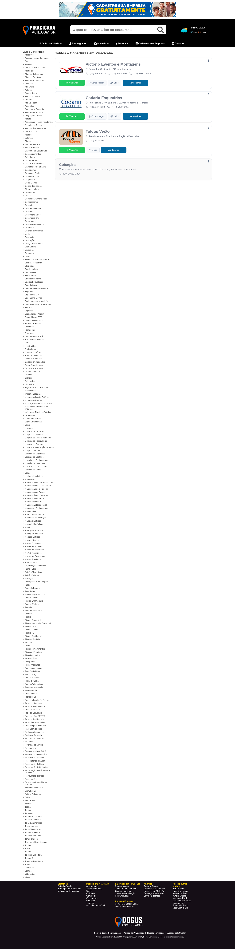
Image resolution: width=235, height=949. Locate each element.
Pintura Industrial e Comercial (38, 623)
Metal (27, 527)
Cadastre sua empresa (154, 888)
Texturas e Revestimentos (36, 842)
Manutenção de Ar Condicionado (39, 482)
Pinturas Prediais (32, 639)
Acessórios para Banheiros (36, 58)
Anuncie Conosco (152, 886)
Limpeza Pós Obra (33, 450)
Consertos (29, 211)
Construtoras (30, 221)
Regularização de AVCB (35, 751)
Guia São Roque (180, 891)
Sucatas (28, 804)
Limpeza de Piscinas (34, 434)
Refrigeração (30, 748)
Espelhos (29, 311)
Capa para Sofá (32, 176)
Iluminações (30, 391)
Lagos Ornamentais (33, 422)
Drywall (28, 256)
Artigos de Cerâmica (34, 112)
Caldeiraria (30, 157)
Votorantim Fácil (180, 908)
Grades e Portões (32, 371)
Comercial (91, 896)
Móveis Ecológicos (33, 543)
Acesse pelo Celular (176, 933)
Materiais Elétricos (33, 521)
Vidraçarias (30, 874)
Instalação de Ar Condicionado (38, 403)
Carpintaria (30, 180)
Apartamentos (92, 886)
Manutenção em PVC (34, 502)
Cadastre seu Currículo (125, 888)
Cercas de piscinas (33, 186)
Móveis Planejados (33, 553)
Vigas (27, 877)
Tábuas (28, 807)
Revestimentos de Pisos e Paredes (36, 783)
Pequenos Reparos (33, 610)
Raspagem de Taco (33, 729)
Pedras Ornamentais (34, 601)
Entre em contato (152, 896)
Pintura (28, 617)
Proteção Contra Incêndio (36, 722)
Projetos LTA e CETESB (35, 716)
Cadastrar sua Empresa (151, 43)
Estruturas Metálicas (34, 320)
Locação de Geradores (35, 463)
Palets (27, 585)
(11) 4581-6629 (98, 107)
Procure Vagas (122, 886)
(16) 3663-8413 (98, 73)
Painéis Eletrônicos (33, 572)
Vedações (29, 868)
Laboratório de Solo (33, 418)
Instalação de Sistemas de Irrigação (36, 408)
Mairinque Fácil (180, 898)
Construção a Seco (33, 215)
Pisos (27, 646)
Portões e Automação (34, 687)
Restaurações (31, 779)
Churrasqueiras (32, 189)
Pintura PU (29, 633)
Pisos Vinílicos (31, 658)
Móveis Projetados (33, 559)
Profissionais (30, 697)
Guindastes (30, 381)
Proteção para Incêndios (35, 726)
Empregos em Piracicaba (69, 888)
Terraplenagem (31, 839)
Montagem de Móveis (34, 530)
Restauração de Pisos (34, 776)
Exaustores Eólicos (33, 323)
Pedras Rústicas (32, 604)
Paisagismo (30, 578)
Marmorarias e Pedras (34, 514)
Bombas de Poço (32, 144)
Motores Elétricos (32, 537)
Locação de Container (34, 457)
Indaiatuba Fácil (180, 893)
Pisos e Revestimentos (35, 649)
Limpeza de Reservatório (36, 441)
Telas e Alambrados (33, 823)
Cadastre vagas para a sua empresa (127, 905)
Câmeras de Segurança (35, 167)
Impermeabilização (33, 394)
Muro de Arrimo (31, 562)
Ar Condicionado (32, 96)
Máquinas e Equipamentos (36, 508)
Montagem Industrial (34, 534)
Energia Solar (31, 285)
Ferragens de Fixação (34, 336)
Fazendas (90, 900)
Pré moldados (31, 694)
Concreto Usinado (33, 208)
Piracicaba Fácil (180, 905)
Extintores (29, 327)
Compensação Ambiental (36, 199)
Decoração (30, 237)
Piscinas (28, 642)
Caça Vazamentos (33, 154)
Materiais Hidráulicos (34, 524)
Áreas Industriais (94, 888)
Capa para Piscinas (33, 173)
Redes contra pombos (34, 732)
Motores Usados (32, 540)
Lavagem (29, 428)
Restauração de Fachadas (36, 767)
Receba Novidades (155, 933)
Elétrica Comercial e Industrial (38, 259)
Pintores (28, 614)
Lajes (27, 425)
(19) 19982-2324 (71, 173)
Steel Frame (30, 800)
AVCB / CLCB (31, 132)
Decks (27, 234)
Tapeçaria (29, 813)
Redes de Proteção (33, 735)
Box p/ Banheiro (32, 148)
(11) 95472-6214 (120, 107)
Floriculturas (30, 349)
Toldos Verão (98, 131)
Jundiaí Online (179, 896)
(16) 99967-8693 (142, 73)
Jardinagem (30, 415)
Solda (27, 797)
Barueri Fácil (178, 888)
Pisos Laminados (32, 655)
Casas (89, 891)
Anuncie (123, 43)
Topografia (29, 858)
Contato (179, 43)
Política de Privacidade (134, 933)
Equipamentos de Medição (36, 301)
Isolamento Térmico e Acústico (38, 412)
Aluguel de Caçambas (34, 80)
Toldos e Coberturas (34, 855)
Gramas (28, 375)
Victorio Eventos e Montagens (113, 64)
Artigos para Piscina (33, 116)
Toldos (28, 852)
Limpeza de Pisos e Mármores (38, 438)
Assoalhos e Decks (33, 125)
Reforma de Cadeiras (34, 738)
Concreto (29, 205)
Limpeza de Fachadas (34, 431)
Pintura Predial (31, 630)
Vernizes (28, 871)
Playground (30, 662)
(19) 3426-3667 (98, 140)
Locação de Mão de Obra (36, 466)
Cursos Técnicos (123, 891)
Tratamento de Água (34, 861)
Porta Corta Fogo (32, 671)
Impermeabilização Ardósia (37, 397)
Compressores (31, 202)
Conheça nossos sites (154, 893)
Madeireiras (30, 479)
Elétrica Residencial (33, 263)
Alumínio (29, 84)
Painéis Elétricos (32, 569)
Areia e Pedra (31, 103)
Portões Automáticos (34, 684)
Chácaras (90, 893)
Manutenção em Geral (34, 498)
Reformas (29, 742)
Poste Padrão (31, 690)
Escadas (28, 307)
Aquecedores (31, 93)
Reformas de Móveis (34, 745)
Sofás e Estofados (33, 794)
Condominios (92, 898)
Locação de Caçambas (35, 454)
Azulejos (28, 135)
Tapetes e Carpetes (33, 816)
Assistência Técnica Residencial (39, 122)
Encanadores (31, 275)
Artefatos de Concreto (34, 109)
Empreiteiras (30, 272)
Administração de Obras (35, 68)
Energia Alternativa (33, 279)
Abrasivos (29, 55)
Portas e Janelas (32, 681)
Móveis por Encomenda (35, 556)
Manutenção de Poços (34, 492)
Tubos (27, 864)
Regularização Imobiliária (36, 754)
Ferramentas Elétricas (34, 339)
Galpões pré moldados (35, 362)
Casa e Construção (33, 51)
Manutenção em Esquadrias (37, 495)
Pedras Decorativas (33, 598)
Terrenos (90, 903)
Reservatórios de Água (35, 761)
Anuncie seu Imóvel (95, 905)
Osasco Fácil (179, 903)
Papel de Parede (32, 588)
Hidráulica (29, 384)
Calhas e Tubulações (34, 164)
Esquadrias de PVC (33, 317)
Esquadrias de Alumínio (35, 314)
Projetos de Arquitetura (35, 706)
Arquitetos (29, 106)
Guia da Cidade (50, 43)
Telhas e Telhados (33, 836)
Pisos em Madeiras (33, 652)
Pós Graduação (122, 896)
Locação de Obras (33, 470)
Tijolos (28, 845)
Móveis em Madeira (33, 546)
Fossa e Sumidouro (33, 355)
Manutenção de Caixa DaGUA (38, 486)
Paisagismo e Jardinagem (36, 582)
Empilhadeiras (31, 269)
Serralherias (30, 791)
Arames (28, 100)
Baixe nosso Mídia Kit (154, 891)
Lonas (27, 473)
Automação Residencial (35, 128)
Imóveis (102, 43)
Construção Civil (32, 218)
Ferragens (29, 333)
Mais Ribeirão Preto (182, 900)
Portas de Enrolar (32, 678)
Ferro (27, 343)
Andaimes (29, 87)
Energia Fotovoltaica (34, 282)
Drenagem (29, 253)
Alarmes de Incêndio (34, 74)
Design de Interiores (34, 243)
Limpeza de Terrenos (34, 444)
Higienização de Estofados (36, 387)
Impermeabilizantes (33, 400)
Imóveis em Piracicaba (68, 891)
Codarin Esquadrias (104, 98)
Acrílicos (28, 64)
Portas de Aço (31, 674)
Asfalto (28, 119)
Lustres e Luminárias (34, 476)
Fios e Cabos (30, 346)
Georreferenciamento (34, 365)
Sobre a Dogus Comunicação (107, 933)
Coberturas (30, 192)
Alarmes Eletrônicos (33, 77)
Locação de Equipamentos (36, 460)
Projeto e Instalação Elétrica (37, 700)
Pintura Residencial (33, 636)
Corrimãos (29, 227)
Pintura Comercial (33, 620)
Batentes (29, 138)
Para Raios (30, 591)
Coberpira (67, 165)
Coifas (28, 196)
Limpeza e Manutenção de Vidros (39, 447)
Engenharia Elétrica (33, 298)
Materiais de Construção (35, 518)
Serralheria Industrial (34, 788)
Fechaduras (30, 330)
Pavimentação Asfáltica (35, 594)
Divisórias (29, 250)
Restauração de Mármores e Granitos (37, 771)
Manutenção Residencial (36, 505)
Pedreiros (29, 607)
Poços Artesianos (32, 665)
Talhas (28, 810)
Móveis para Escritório (34, 550)
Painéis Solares (32, 575)
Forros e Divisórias (33, 352)
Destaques (63, 884)
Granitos (28, 378)
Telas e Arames (31, 826)
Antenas (28, 90)
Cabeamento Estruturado (36, 151)
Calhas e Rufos (31, 160)
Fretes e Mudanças (33, 359)
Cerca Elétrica (31, 183)
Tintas (27, 848)
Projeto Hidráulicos (33, 703)
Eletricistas (29, 266)
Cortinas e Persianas (34, 231)
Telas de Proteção (33, 820)
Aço (26, 61)
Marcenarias (30, 511)
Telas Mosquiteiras (33, 829)
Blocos (28, 141)
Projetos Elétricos (32, 710)
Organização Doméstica (35, 566)
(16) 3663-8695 (120, 73)
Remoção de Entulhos (34, 758)
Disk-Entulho (30, 247)
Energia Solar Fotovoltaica (36, 288)
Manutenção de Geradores (36, 489)
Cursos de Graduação (125, 893)
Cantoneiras (30, 170)
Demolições (30, 240)
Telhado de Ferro (32, 832)
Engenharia (30, 291)
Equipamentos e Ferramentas (38, 304)
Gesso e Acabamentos (34, 368)
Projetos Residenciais (34, 719)
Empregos (77, 43)
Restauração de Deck (34, 764)
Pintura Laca (30, 626)
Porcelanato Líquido (34, 668)
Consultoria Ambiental (34, 224)
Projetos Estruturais (33, 713)
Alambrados (30, 71)
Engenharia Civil (32, 295)
